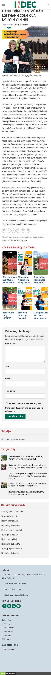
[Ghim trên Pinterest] (23, 230)
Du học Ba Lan (7, 631)
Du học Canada (8, 628)
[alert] (24, 439)
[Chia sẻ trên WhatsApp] (4, 230)
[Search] (48, 4)
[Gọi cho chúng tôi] (14, 606)
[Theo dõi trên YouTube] (18, 606)
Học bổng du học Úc (10, 553)
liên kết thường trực (19, 240)
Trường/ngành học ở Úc (11, 548)
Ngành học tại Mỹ (9, 539)
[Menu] (3, 4)
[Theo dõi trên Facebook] (4, 606)
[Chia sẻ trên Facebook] (9, 230)
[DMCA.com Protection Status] (8, 673)
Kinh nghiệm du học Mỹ (11, 530)
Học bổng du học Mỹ (10, 544)
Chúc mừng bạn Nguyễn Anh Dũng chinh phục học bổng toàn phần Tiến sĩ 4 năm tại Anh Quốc (27, 466)
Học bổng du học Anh (11, 525)
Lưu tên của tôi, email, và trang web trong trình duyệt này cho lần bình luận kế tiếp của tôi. (24, 407)
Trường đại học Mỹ (9, 534)
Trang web (10, 391)
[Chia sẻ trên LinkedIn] (28, 230)
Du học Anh (6, 620)
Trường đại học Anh (10, 516)
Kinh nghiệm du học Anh (12, 511)
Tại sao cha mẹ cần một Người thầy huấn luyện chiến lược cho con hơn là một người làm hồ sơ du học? (27, 476)
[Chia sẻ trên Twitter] (13, 230)
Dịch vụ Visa (6, 639)
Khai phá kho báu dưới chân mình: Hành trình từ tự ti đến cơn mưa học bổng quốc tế (27, 484)
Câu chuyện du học (35, 237)
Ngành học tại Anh (9, 521)
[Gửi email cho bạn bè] (18, 230)
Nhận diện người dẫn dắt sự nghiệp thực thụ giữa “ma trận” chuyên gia (26, 493)
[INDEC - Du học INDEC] (25, 4)
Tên (7, 366)
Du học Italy (6, 635)
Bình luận (10, 344)
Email (8, 379)
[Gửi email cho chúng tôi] (9, 606)
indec (25, 25)
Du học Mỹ (6, 624)
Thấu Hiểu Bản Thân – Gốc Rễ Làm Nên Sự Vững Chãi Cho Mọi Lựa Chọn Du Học (25, 457)
